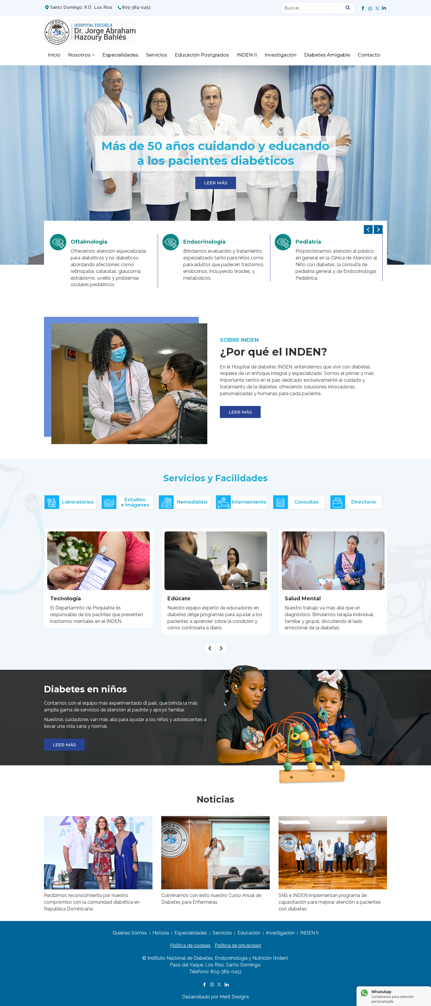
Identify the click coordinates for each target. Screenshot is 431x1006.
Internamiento (249, 502)
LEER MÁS (215, 183)
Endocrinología (204, 242)
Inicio (54, 55)
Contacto (369, 55)
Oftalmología (89, 242)
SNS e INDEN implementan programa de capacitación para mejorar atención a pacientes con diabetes (330, 902)
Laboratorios (78, 502)
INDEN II (247, 55)
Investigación (280, 55)
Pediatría (308, 242)
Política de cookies (190, 945)
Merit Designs (234, 997)
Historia (160, 933)
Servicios (156, 55)
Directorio (363, 502)
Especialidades (120, 55)
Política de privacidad (238, 945)
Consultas (306, 502)
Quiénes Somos (130, 933)
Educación (248, 933)
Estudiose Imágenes (135, 502)
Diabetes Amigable (327, 55)
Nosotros (80, 55)
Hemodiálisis (192, 502)
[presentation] (368, 229)
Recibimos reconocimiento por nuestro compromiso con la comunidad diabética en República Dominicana (92, 902)
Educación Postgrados (202, 55)
